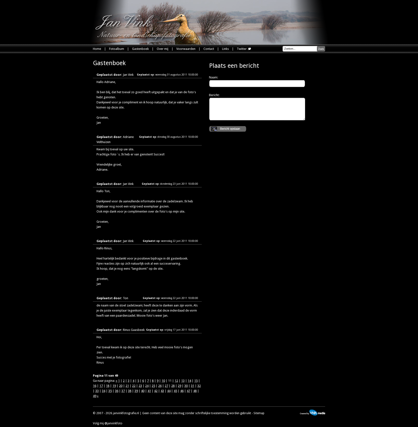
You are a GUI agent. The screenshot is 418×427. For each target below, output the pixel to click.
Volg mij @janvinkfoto (107, 423)
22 (133, 386)
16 (94, 386)
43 (162, 391)
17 (101, 386)
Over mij (162, 49)
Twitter (242, 49)
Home (97, 49)
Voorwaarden (185, 49)
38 (129, 391)
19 (114, 386)
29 (179, 386)
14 (189, 380)
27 (166, 386)
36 (116, 391)
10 (163, 380)
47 (188, 391)
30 (186, 386)
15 (196, 380)
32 (199, 386)
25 (153, 386)
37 (123, 391)
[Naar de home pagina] (148, 29)
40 (142, 391)
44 (169, 391)
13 (183, 380)
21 (127, 386)
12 (176, 380)
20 (120, 386)
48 (195, 391)
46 (182, 391)
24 (147, 386)
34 (103, 391)
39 (136, 391)
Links (225, 49)
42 (155, 391)
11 (170, 380)
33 (97, 391)
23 (140, 386)
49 (94, 396)
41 (149, 391)
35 (110, 391)
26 (160, 386)
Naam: (213, 77)
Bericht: (214, 95)
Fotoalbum (116, 49)
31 (192, 386)
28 (173, 386)
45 (175, 391)
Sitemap (259, 413)
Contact (208, 49)
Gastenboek (140, 49)
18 (107, 386)
